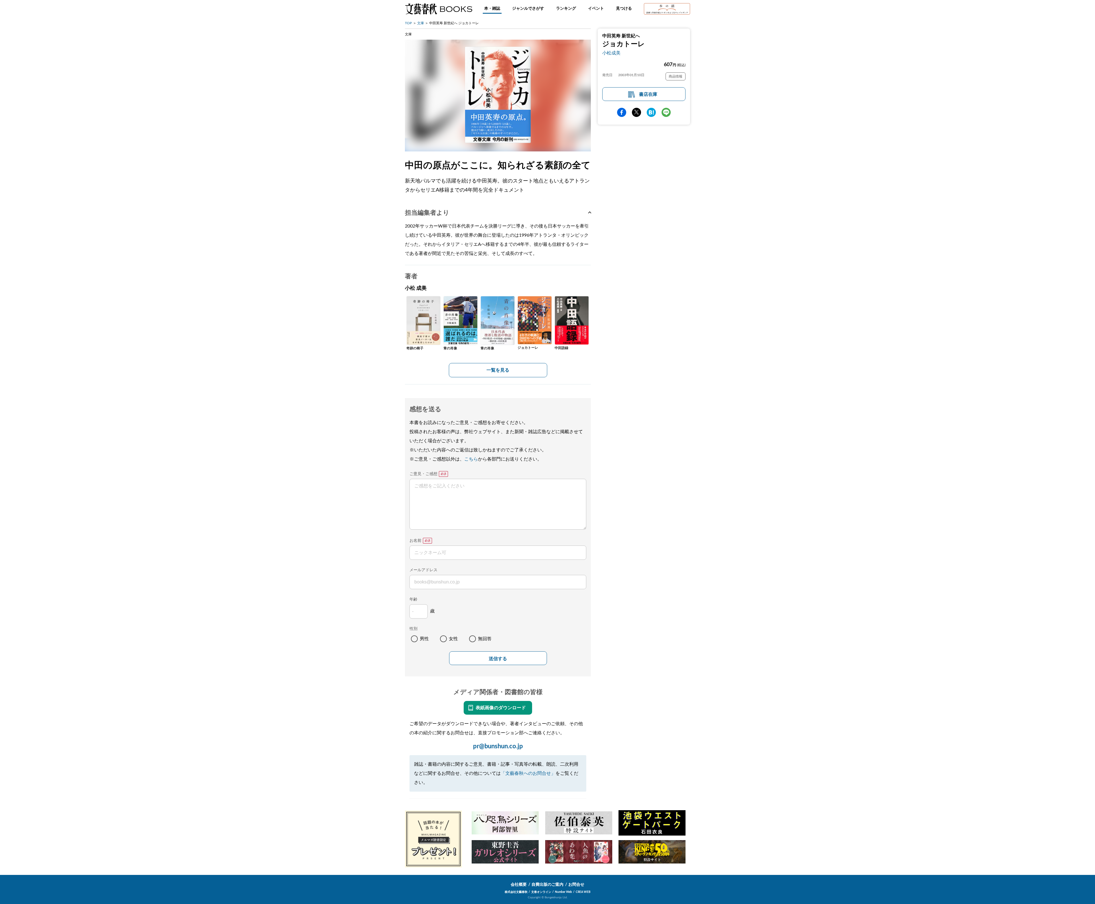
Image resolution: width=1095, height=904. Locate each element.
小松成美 (611, 53)
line (666, 112)
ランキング (566, 9)
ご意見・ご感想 (423, 474)
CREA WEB (583, 892)
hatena (651, 112)
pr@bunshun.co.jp (498, 746)
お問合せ (576, 885)
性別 (413, 629)
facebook (621, 112)
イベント (596, 9)
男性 (424, 639)
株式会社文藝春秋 (516, 892)
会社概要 (519, 885)
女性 (453, 639)
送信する (498, 658)
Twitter (636, 112)
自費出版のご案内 (547, 885)
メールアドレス (423, 570)
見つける (624, 9)
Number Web (563, 892)
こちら (471, 459)
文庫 (420, 23)
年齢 (413, 599)
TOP (408, 23)
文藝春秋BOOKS (438, 8)
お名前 (415, 541)
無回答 (485, 639)
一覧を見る (497, 370)
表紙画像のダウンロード (501, 708)
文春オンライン (541, 892)
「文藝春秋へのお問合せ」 (528, 773)
